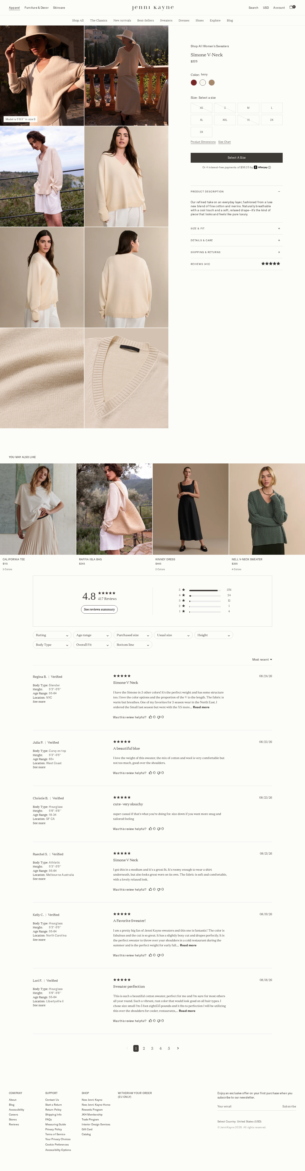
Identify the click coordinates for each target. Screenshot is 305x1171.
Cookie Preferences (57, 1144)
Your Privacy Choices (58, 1139)
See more (39, 702)
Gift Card (87, 1129)
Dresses (184, 20)
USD (266, 7)
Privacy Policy (53, 1129)
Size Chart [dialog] (224, 141)
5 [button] (169, 1048)
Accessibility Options (58, 1149)
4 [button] (160, 1048)
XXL (225, 120)
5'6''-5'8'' (55, 811)
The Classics (98, 20)
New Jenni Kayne (92, 1099)
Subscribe (289, 1106)
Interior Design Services (96, 1124)
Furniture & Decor (37, 7)
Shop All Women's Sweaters (210, 46)
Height (37, 689)
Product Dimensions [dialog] (203, 141)
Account (279, 7)
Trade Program (90, 1119)
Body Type (40, 685)
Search (253, 7)
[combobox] (92, 635)
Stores (13, 1119)
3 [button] (152, 1048)
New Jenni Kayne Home (96, 1104)
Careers (13, 1114)
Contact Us (52, 1099)
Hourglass (56, 806)
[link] (272, 263)
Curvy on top (57, 751)
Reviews (14, 1124)
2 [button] (144, 1048)
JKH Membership (92, 1114)
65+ (51, 759)
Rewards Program (92, 1109)
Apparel (14, 7)
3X (201, 132)
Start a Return (53, 1104)
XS (201, 107)
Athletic (54, 862)
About (13, 1099)
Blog (11, 1104)
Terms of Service (55, 1134)
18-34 (52, 815)
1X (248, 120)
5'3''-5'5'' (55, 689)
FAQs (48, 1119)
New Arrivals (122, 20)
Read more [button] (201, 707)
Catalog (86, 1134)
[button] (205, 590)
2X (271, 120)
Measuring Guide (55, 1124)
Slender (54, 685)
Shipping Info (53, 1114)
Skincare (59, 7)
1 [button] (136, 1048)
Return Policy (53, 1109)
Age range (40, 693)
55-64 (53, 693)
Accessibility (16, 1109)
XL (201, 120)
